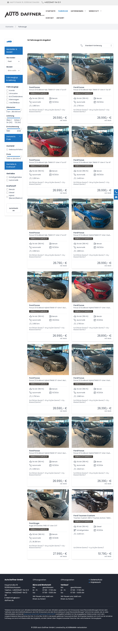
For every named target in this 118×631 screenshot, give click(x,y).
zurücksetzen (13, 209)
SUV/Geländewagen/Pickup (20, 96)
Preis (8, 154)
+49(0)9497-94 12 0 (20, 590)
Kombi (12, 90)
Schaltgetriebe (15, 177)
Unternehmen (77, 11)
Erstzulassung (12, 126)
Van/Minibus (14, 102)
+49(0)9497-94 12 (19, 592)
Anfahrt (60, 18)
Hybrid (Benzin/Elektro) (15, 196)
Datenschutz (96, 579)
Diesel (11, 192)
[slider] (6, 109)
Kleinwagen (14, 99)
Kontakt (50, 18)
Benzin (12, 189)
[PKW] (9, 41)
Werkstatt (94, 11)
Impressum (96, 582)
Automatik (13, 180)
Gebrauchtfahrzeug (17, 149)
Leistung (10, 116)
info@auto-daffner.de (12, 599)
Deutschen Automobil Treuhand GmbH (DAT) (40, 614)
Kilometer (10, 107)
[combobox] (13, 61)
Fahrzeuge (63, 11)
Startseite (50, 11)
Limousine (13, 93)
